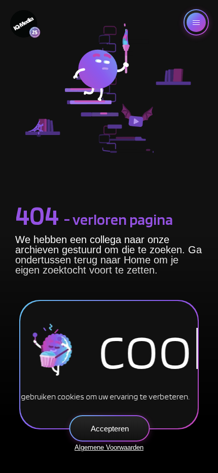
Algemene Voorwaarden (109, 447)
